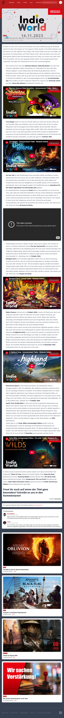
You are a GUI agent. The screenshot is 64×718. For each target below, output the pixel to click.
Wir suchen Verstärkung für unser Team (15, 698)
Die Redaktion (24, 713)
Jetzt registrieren (38, 505)
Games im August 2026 (10, 655)
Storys (18, 2)
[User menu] (60, 2)
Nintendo (58, 499)
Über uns (33, 713)
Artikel (25, 2)
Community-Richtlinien (44, 713)
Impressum (5, 713)
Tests (31, 2)
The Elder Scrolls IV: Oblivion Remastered (16, 569)
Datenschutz (14, 713)
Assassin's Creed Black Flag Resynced (14, 612)
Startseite (11, 2)
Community (39, 2)
